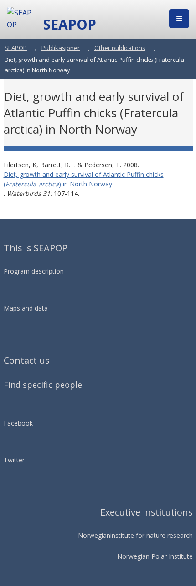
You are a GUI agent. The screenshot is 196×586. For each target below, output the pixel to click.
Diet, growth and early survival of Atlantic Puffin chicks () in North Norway (84, 179)
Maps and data (26, 308)
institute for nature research (151, 535)
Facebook (18, 423)
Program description (34, 271)
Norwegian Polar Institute (155, 556)
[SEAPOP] (20, 18)
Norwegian (94, 535)
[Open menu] (179, 18)
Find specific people (43, 384)
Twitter (14, 460)
